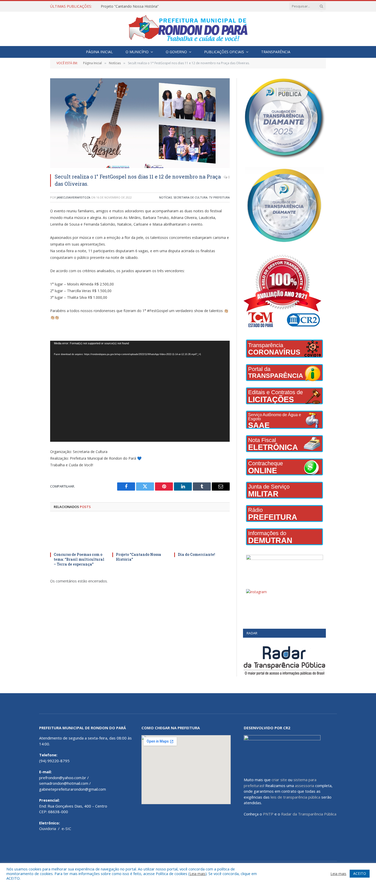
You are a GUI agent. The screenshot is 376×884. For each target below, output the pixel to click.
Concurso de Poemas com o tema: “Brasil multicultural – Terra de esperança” (79, 559)
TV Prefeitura (219, 197)
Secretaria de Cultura (190, 197)
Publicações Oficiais (224, 51)
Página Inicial (99, 51)
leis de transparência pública (295, 797)
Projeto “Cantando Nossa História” (130, 6)
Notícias (165, 197)
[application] (140, 391)
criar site (279, 779)
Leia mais (197, 873)
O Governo (176, 51)
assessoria (304, 785)
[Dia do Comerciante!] (202, 533)
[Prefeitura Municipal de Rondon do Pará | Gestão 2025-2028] (188, 29)
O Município (137, 51)
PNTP (268, 813)
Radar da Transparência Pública (308, 813)
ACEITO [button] (359, 873)
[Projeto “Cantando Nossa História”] (140, 533)
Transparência (275, 51)
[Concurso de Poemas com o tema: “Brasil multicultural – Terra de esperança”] (78, 533)
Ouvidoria (47, 828)
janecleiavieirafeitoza (73, 197)
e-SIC (66, 828)
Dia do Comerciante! (196, 554)
